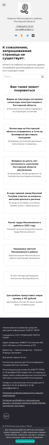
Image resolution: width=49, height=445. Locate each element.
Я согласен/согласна (25, 441)
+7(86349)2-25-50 (24, 26)
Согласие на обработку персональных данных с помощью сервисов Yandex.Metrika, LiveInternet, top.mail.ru (24, 403)
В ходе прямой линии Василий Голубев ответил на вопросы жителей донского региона (24, 196)
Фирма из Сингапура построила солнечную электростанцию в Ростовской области (24, 102)
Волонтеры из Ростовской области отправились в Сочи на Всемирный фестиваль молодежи (24, 133)
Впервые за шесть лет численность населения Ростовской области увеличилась (24, 165)
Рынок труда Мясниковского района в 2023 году (24, 224)
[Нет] (46, 436)
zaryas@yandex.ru (24, 29)
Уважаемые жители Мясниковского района (24, 250)
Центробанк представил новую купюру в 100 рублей (24, 297)
